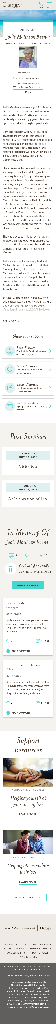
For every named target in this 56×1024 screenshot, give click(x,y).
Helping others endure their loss (28, 865)
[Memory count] (11, 555)
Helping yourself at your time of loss (28, 797)
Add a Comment (21, 651)
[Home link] (12, 5)
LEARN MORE (28, 814)
